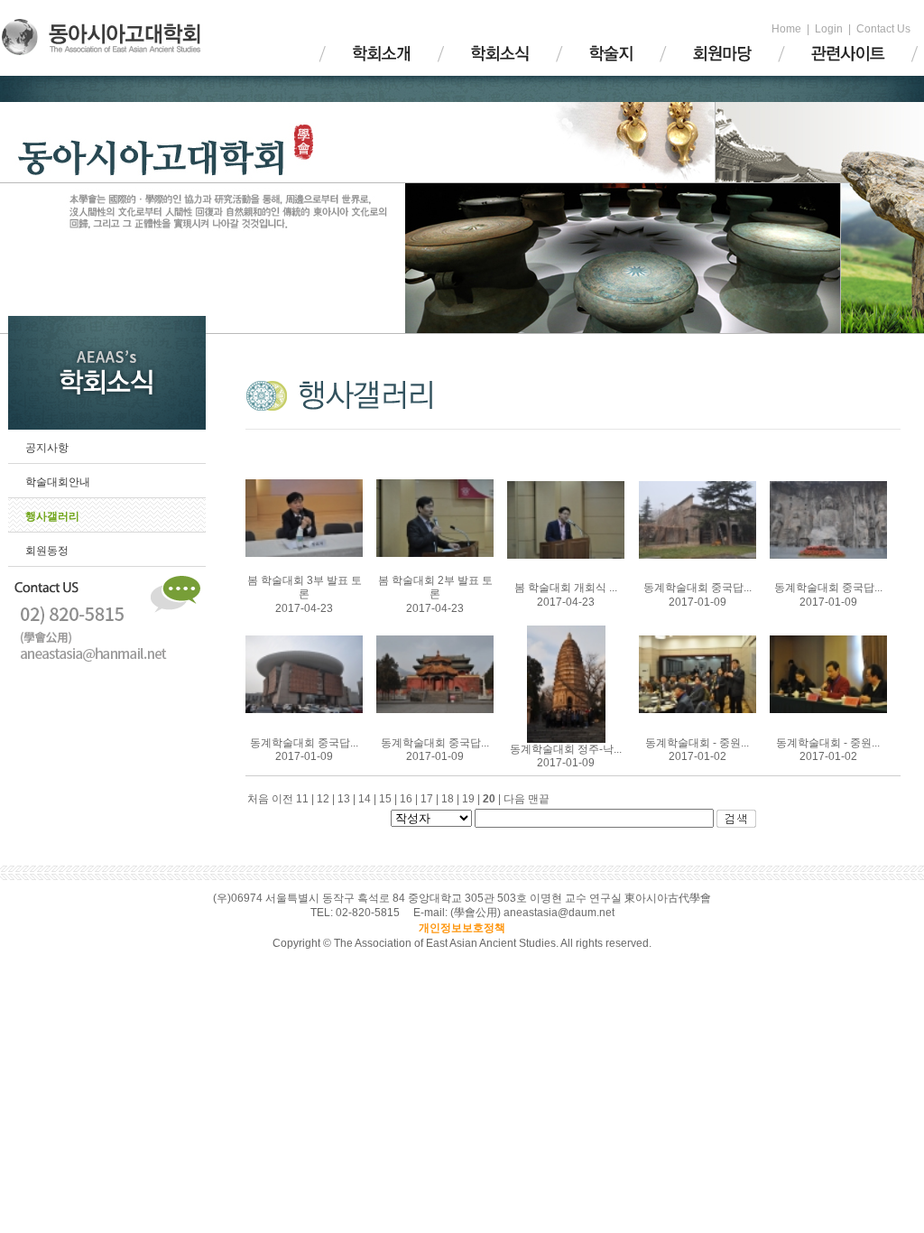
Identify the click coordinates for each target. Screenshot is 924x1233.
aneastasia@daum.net (559, 912)
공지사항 (47, 447)
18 (451, 799)
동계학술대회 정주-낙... (566, 749)
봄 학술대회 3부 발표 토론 (304, 587)
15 (389, 799)
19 (472, 799)
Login (829, 29)
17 (430, 799)
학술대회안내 (57, 482)
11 (306, 799)
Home (786, 29)
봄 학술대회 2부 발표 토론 (435, 587)
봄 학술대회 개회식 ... (565, 587)
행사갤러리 (52, 516)
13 (347, 799)
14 (368, 799)
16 (410, 799)
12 (327, 799)
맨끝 (539, 799)
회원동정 (47, 550)
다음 (514, 799)
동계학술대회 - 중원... (697, 743)
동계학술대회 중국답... (697, 587)
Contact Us (883, 29)
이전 (282, 799)
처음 (258, 799)
